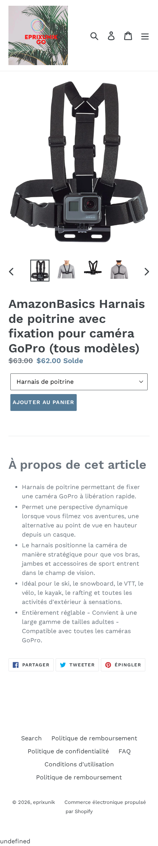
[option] (40, 271)
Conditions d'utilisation (79, 764)
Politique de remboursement (94, 738)
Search (31, 738)
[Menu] (145, 35)
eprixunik (44, 802)
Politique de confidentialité (68, 751)
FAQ (124, 751)
